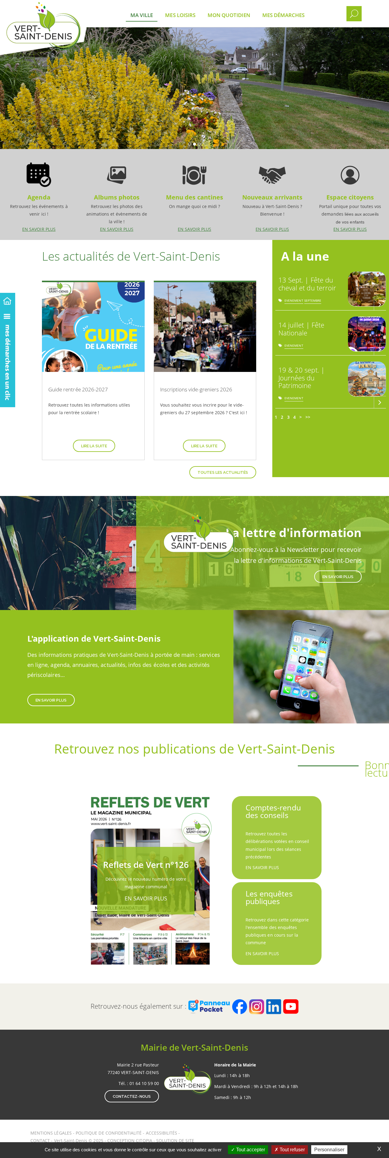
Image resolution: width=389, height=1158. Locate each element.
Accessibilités (162, 1133)
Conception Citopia (129, 1140)
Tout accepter (250, 1149)
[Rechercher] (354, 13)
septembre (312, 301)
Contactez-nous (132, 1096)
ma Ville (141, 15)
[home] (7, 300)
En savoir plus (39, 194)
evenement (293, 301)
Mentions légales (51, 1133)
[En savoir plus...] (380, 304)
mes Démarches (283, 15)
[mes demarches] (7, 357)
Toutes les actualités (223, 472)
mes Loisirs (180, 15)
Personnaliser (329, 1149)
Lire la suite (94, 446)
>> (307, 417)
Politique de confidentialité (109, 1133)
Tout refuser (291, 1149)
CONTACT (40, 1140)
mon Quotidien (229, 15)
